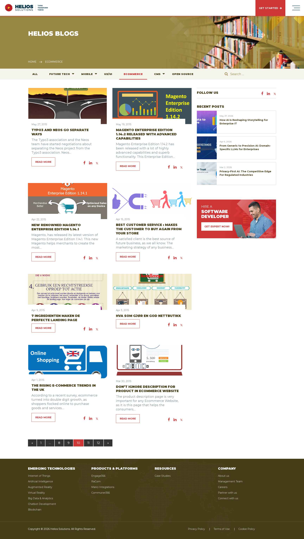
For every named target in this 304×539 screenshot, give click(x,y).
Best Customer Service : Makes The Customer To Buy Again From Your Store (149, 229)
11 (88, 443)
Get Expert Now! (216, 226)
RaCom (96, 481)
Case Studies (162, 475)
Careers (222, 487)
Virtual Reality (36, 492)
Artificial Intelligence (40, 481)
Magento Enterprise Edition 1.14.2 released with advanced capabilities (146, 134)
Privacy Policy (196, 529)
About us (223, 475)
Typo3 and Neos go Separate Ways (60, 132)
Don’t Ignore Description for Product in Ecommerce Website (147, 389)
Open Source (183, 74)
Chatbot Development (42, 504)
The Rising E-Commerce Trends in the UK (63, 388)
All (35, 74)
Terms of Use (222, 529)
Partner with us (227, 492)
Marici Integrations (102, 487)
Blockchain (34, 509)
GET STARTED (269, 8)
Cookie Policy (246, 529)
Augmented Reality (40, 487)
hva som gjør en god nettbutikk (148, 316)
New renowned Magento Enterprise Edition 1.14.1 (56, 227)
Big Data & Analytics (40, 498)
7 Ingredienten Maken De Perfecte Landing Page (55, 318)
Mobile (87, 74)
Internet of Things (39, 475)
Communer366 (100, 492)
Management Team (230, 481)
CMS (157, 74)
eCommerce (133, 74)
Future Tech (59, 74)
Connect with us (228, 498)
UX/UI (108, 74)
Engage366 (98, 475)
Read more (43, 161)
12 (98, 443)
